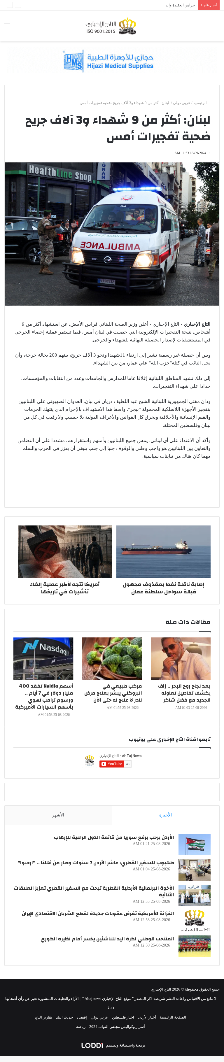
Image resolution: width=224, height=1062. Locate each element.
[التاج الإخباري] (112, 26)
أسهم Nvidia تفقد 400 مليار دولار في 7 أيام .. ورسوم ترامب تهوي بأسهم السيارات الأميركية (44, 696)
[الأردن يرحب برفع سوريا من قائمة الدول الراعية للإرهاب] (194, 844)
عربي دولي (181, 103)
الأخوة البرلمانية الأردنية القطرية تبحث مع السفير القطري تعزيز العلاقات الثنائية (94, 892)
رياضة (80, 1026)
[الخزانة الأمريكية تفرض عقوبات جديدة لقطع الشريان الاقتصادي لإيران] (194, 920)
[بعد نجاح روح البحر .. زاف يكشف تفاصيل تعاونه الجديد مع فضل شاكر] (181, 658)
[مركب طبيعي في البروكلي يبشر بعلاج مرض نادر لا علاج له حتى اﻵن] (112, 658)
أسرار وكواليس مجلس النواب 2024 (117, 1026)
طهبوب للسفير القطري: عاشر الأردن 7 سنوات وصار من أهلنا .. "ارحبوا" (96, 862)
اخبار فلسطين (123, 1017)
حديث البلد (64, 1017)
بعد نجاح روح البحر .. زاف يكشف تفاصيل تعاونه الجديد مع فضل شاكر (184, 693)
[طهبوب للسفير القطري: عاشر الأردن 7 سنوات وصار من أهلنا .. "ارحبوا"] (194, 870)
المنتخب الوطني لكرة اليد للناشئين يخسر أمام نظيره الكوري (107, 938)
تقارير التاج (43, 1017)
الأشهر (58, 815)
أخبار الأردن (147, 1017)
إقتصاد (82, 1017)
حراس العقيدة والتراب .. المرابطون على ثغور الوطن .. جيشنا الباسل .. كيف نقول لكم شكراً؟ (123, 5)
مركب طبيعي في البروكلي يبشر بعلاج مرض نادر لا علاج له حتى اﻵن (113, 693)
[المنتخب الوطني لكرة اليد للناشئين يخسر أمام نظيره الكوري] (194, 946)
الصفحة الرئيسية (173, 1017)
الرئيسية (200, 103)
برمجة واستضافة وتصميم (125, 1045)
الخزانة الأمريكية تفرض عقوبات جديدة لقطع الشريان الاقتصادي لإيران (98, 913)
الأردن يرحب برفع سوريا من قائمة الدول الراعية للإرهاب (114, 837)
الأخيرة (165, 815)
